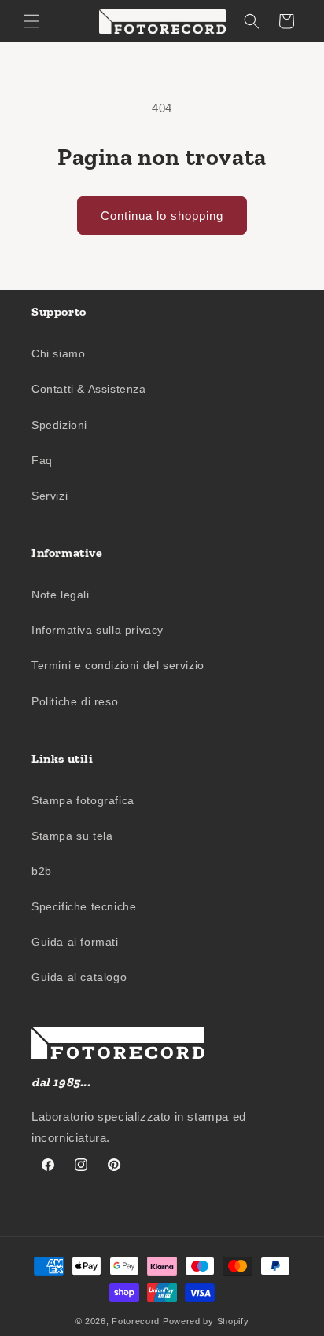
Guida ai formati (75, 941)
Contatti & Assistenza (88, 388)
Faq (42, 460)
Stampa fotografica (82, 800)
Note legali (60, 594)
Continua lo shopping (162, 215)
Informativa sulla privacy (97, 630)
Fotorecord (136, 1321)
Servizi (49, 495)
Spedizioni (59, 425)
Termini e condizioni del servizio (117, 665)
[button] (31, 21)
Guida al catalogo (79, 977)
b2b (41, 871)
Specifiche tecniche (83, 906)
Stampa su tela (71, 835)
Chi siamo (58, 353)
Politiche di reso (74, 701)
